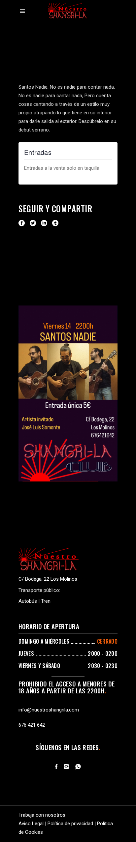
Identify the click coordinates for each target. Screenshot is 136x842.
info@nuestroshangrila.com (48, 710)
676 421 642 (31, 725)
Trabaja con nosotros (41, 815)
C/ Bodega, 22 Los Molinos (47, 579)
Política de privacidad (70, 824)
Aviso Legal (31, 824)
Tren (46, 601)
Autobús (27, 601)
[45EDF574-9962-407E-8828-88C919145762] (68, 393)
